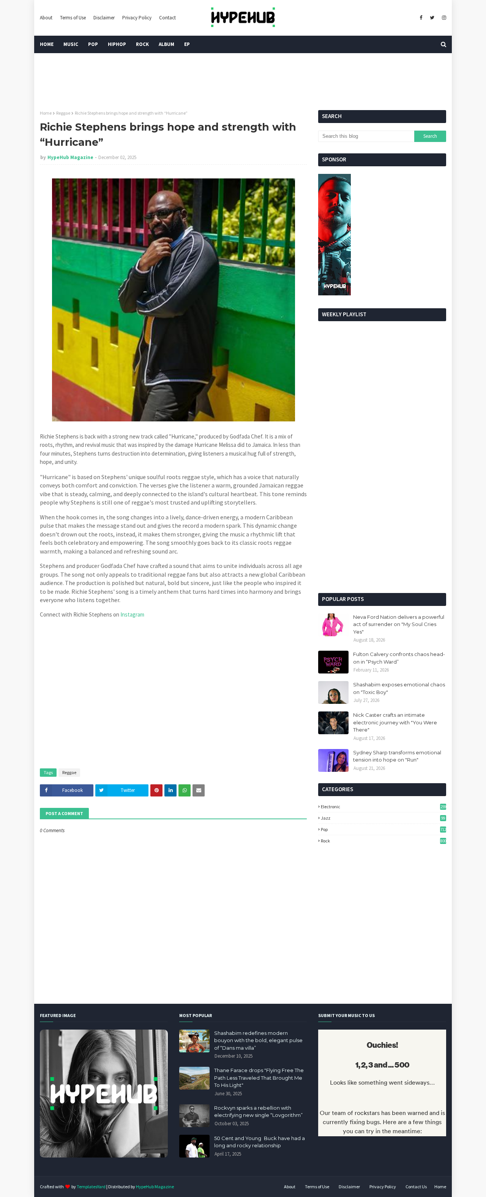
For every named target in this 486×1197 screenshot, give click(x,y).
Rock (383, 841)
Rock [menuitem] (142, 44)
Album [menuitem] (166, 44)
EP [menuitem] (187, 44)
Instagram (132, 614)
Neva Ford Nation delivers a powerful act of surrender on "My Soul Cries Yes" (398, 624)
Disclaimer (104, 17)
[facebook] (421, 17)
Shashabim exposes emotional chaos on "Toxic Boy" (399, 688)
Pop (383, 829)
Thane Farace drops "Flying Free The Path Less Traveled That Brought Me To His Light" (259, 1077)
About (46, 17)
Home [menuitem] (47, 44)
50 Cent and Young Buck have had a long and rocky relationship (259, 1142)
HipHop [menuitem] (117, 44)
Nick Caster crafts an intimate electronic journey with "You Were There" (395, 722)
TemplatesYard (91, 1186)
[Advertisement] (382, 528)
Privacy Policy (136, 17)
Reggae (63, 113)
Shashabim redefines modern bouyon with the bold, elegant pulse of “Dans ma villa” (258, 1040)
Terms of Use (73, 17)
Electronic (383, 806)
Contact (167, 17)
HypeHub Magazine (70, 157)
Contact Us (416, 1186)
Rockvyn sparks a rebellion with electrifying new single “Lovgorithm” (258, 1111)
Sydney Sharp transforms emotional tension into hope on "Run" (397, 756)
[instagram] (443, 17)
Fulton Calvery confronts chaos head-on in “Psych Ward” (399, 658)
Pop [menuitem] (93, 44)
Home (46, 113)
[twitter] (432, 17)
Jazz (383, 818)
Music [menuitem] (70, 44)
